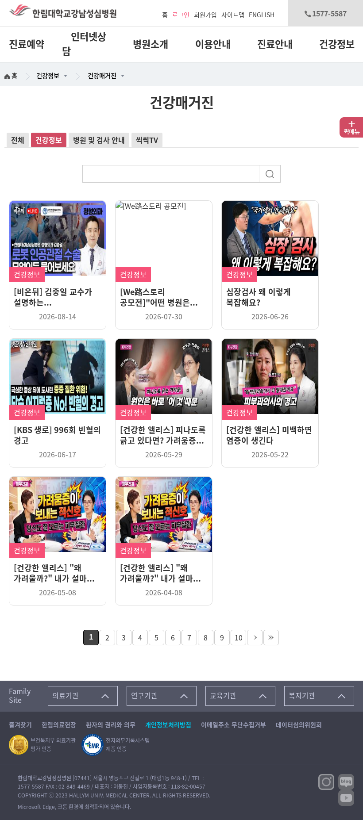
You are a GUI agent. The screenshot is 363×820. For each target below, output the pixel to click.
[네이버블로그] (346, 781)
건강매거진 (102, 76)
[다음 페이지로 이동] (255, 637)
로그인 (180, 15)
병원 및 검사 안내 (99, 140)
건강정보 (337, 44)
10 (239, 637)
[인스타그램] (326, 781)
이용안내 (213, 44)
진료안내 (275, 44)
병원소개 (150, 44)
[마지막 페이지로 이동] (271, 637)
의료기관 (65, 695)
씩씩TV (147, 140)
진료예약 (26, 44)
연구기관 (144, 695)
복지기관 (302, 695)
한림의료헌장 (59, 725)
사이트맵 (232, 15)
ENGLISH (261, 15)
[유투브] (346, 797)
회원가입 (205, 15)
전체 (17, 140)
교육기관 (223, 695)
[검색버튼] (271, 172)
